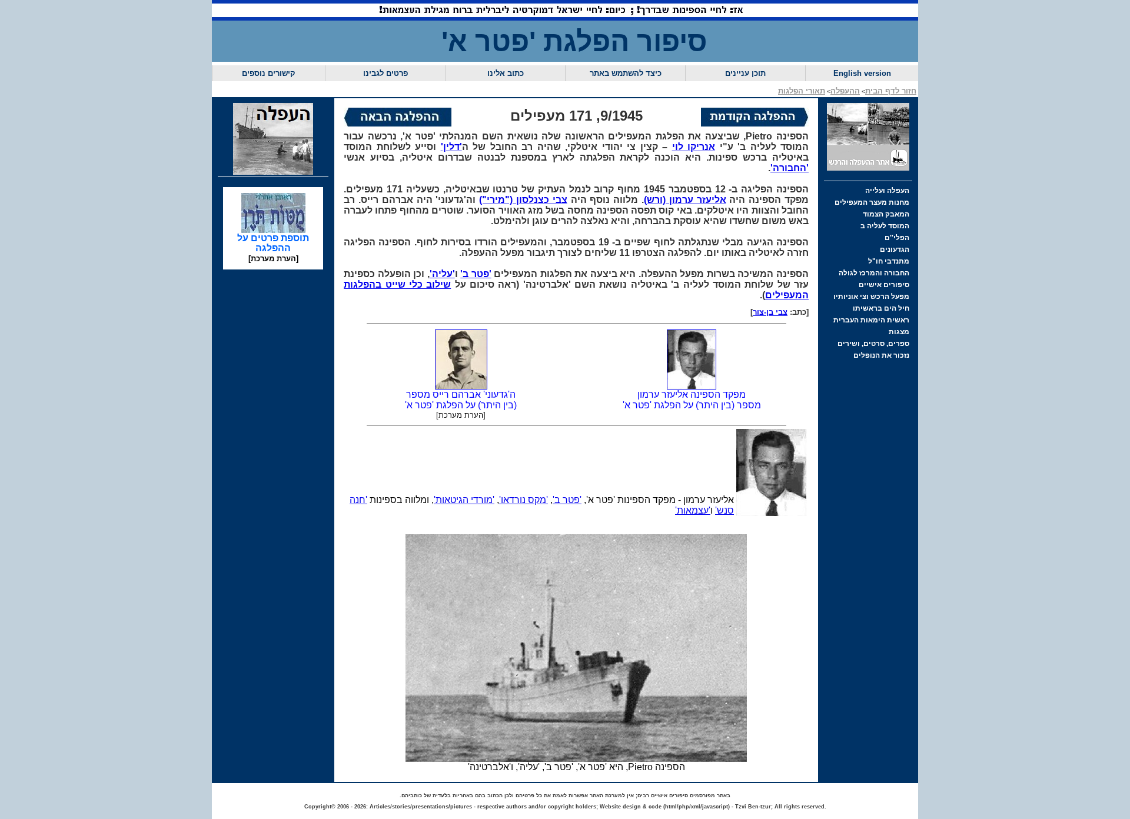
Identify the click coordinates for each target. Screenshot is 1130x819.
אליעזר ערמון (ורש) (685, 200)
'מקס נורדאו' (523, 500)
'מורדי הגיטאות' (464, 500)
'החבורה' (789, 168)
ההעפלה (845, 90)
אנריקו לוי (694, 147)
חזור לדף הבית (890, 90)
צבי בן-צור (770, 312)
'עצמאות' (692, 510)
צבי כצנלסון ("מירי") (523, 200)
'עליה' (442, 274)
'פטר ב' (475, 274)
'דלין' (451, 147)
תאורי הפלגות (801, 90)
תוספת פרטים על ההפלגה (273, 243)
